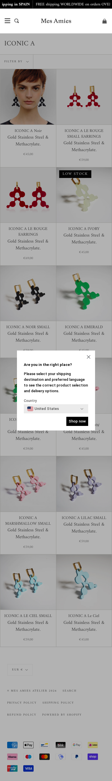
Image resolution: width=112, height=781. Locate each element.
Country (30, 401)
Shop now (77, 421)
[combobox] (43, 409)
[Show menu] (7, 20)
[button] (88, 357)
